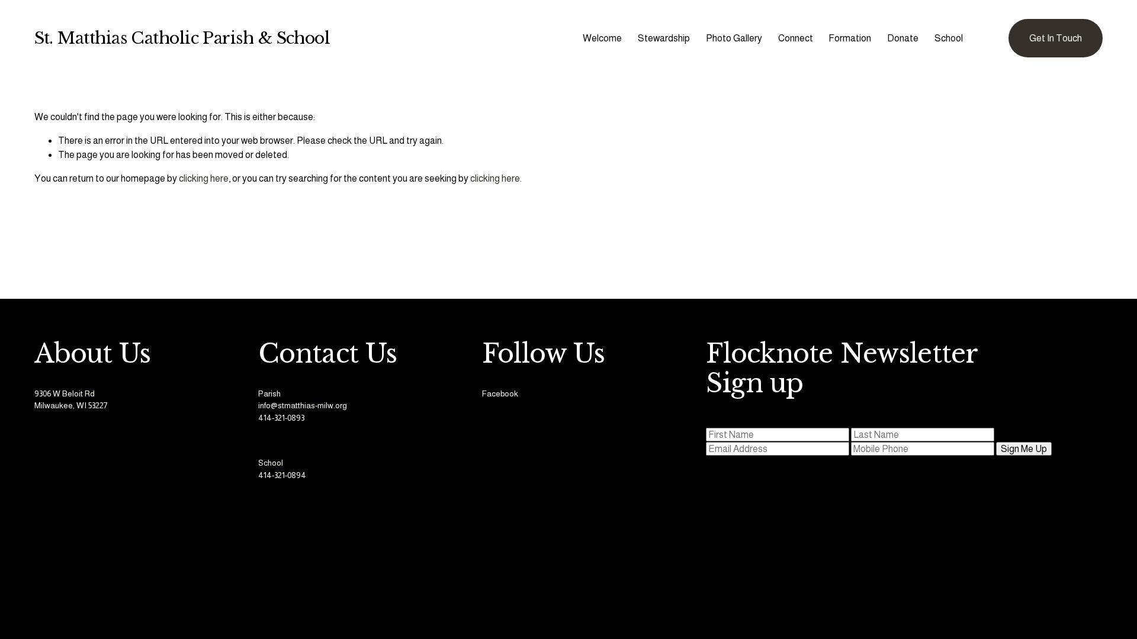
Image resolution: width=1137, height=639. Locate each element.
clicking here (204, 178)
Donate (902, 38)
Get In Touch (1055, 38)
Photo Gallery (734, 38)
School (948, 38)
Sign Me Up (1024, 449)
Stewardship (664, 38)
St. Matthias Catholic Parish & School (182, 38)
